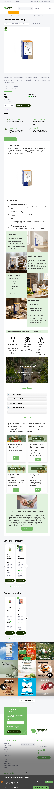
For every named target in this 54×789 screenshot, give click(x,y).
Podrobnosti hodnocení (23, 23)
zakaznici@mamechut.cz (45, 743)
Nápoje (40, 331)
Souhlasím (49, 781)
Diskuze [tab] (43, 138)
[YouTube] (44, 750)
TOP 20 (16, 489)
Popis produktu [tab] (10, 138)
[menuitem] (5, 12)
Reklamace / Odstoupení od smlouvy (9, 758)
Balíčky (38, 489)
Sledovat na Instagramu (28, 700)
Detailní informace (8, 91)
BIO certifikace (7, 761)
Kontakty (5, 747)
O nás (13, 1)
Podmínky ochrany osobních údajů (11, 765)
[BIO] (21, 601)
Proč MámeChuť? (27, 529)
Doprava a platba (7, 745)
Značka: (36, 23)
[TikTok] (38, 753)
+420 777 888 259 (43, 746)
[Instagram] (41, 750)
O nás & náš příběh (7, 755)
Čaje (45, 331)
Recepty (21, 1)
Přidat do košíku (21, 105)
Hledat (31, 8)
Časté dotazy (6, 743)
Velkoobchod (6, 749)
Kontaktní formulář (44, 757)
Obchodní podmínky (8, 763)
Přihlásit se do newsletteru (13, 731)
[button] (10, 586)
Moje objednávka (7, 1)
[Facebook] (38, 750)
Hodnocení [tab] (33, 138)
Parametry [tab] (22, 138)
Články (17, 1)
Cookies (5, 767)
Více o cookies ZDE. (9, 787)
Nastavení (39, 781)
